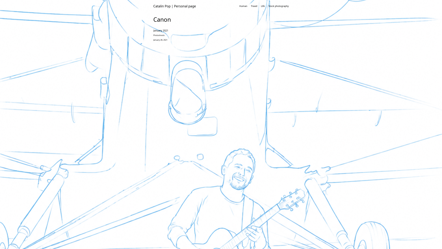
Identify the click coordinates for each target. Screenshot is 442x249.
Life (263, 6)
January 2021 (158, 28)
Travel (254, 6)
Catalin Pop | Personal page (174, 6)
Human (243, 6)
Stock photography (278, 6)
